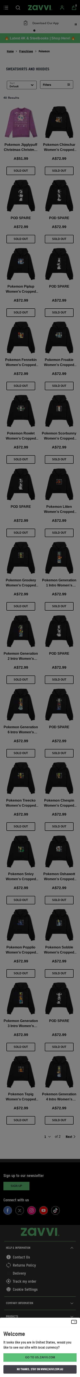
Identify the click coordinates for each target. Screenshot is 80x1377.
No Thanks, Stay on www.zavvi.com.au (40, 1369)
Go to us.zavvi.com (40, 1357)
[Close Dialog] (74, 1322)
